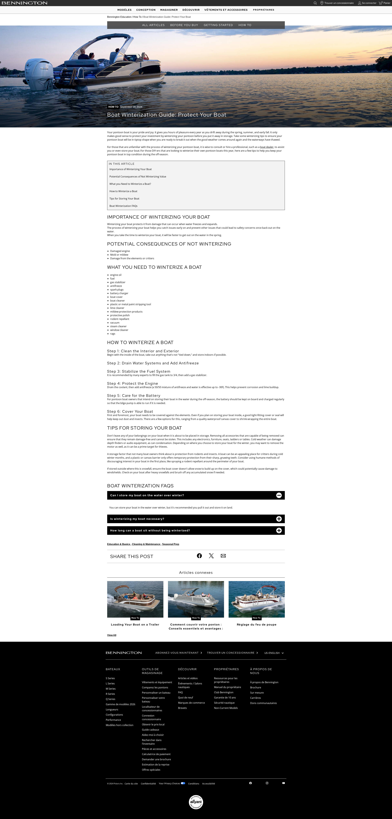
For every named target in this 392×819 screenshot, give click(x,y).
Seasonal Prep (170, 544)
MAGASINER (169, 9)
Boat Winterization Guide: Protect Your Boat (167, 17)
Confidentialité (148, 783)
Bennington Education (119, 17)
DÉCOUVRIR (191, 9)
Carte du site (131, 783)
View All (111, 635)
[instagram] (267, 783)
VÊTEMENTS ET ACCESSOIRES (226, 9)
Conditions (193, 783)
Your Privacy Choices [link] (169, 783)
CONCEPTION (146, 9)
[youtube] (283, 783)
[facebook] (250, 783)
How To (137, 17)
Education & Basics (119, 544)
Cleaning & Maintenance (146, 544)
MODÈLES (124, 9)
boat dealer (266, 147)
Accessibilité (208, 783)
